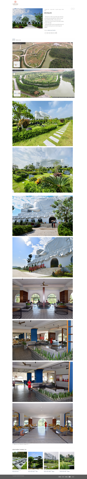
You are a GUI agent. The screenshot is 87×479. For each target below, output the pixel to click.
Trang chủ (46, 9)
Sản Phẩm (52, 9)
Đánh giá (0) (18, 40)
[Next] (74, 463)
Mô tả (13, 40)
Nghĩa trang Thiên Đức (52, 30)
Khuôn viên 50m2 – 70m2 (33, 471)
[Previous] (12, 463)
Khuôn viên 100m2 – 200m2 (49, 471)
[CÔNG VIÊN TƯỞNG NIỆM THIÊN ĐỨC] (18, 3)
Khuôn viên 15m (15, 471)
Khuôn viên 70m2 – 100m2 (65, 471)
